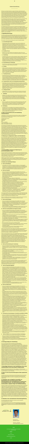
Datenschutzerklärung (11, 434)
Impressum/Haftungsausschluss (11, 436)
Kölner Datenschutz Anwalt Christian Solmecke (19, 404)
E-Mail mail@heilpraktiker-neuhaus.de (18, 423)
